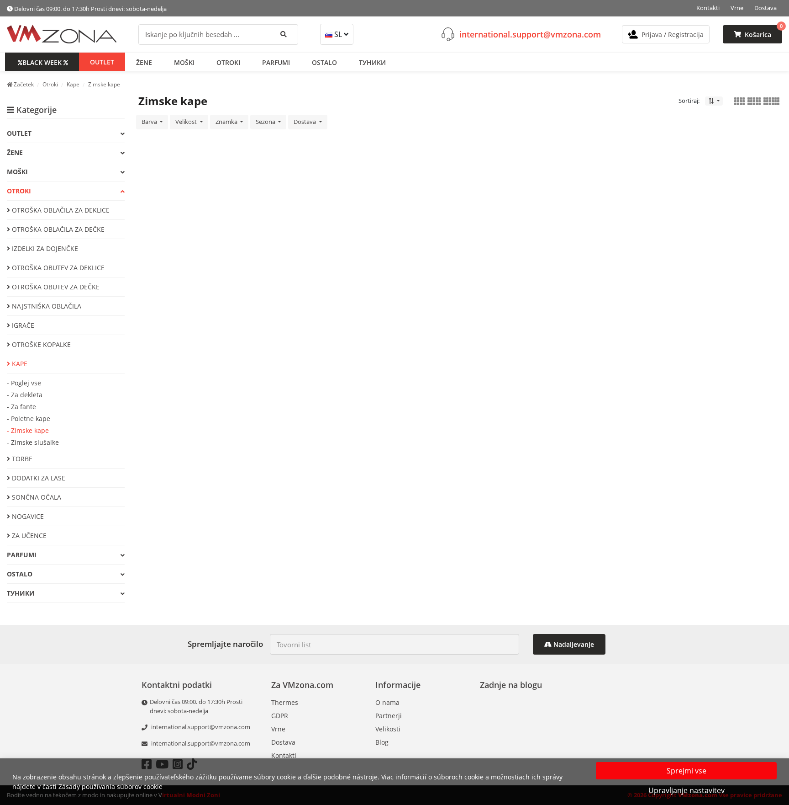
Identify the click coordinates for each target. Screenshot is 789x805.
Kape (18, 363)
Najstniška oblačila (45, 306)
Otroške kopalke (40, 344)
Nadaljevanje (573, 644)
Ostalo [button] (324, 62)
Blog (382, 742)
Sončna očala (35, 497)
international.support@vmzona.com (530, 33)
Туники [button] (372, 62)
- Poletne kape (28, 418)
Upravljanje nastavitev (686, 790)
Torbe (21, 458)
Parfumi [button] (276, 62)
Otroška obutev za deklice (57, 267)
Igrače (22, 325)
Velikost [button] (186, 121)
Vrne (737, 8)
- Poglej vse (24, 383)
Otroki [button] (228, 62)
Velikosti (387, 729)
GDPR (279, 715)
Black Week (42, 62)
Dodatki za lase (37, 478)
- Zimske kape (28, 430)
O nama (387, 702)
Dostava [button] (305, 121)
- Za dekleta (24, 394)
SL (338, 34)
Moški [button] (184, 62)
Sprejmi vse (686, 771)
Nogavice (27, 516)
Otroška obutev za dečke (55, 287)
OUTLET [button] (102, 61)
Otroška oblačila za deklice (60, 210)
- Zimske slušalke (33, 442)
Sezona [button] (266, 121)
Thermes (284, 702)
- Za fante (21, 406)
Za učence (28, 535)
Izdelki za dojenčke (44, 248)
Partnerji (388, 715)
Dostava (765, 8)
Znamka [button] (227, 121)
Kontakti (708, 8)
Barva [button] (150, 121)
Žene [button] (144, 62)
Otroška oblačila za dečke (57, 229)
